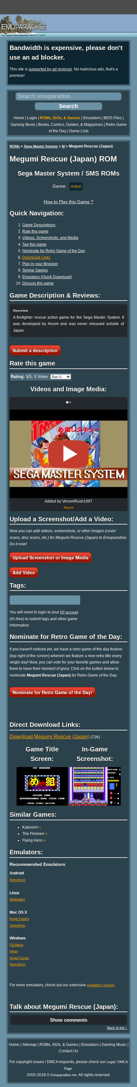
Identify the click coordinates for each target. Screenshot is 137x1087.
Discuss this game (38, 283)
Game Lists (79, 131)
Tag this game (34, 244)
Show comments (68, 1020)
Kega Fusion (19, 919)
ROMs (15, 146)
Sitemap (29, 1044)
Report (69, 507)
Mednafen (17, 899)
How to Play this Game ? (68, 201)
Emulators (92, 118)
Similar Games (35, 270)
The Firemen (34, 833)
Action (76, 186)
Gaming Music (23, 124)
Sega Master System (41, 146)
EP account (69, 612)
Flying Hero (34, 840)
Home (19, 118)
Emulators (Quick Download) (47, 277)
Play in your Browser (40, 264)
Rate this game (35, 231)
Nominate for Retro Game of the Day (53, 251)
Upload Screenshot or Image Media (50, 557)
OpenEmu (17, 925)
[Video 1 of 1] (68, 454)
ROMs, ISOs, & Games (60, 118)
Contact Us (68, 1051)
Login (32, 118)
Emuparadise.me (64, 1075)
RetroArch (17, 880)
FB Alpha (16, 945)
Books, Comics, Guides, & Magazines (70, 124)
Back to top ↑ (117, 1028)
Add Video (23, 572)
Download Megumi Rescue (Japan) (50, 736)
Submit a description (35, 350)
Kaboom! (31, 827)
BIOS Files (113, 118)
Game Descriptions (38, 225)
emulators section (100, 985)
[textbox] (37, 600)
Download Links (36, 257)
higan (14, 951)
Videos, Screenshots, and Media (50, 238)
